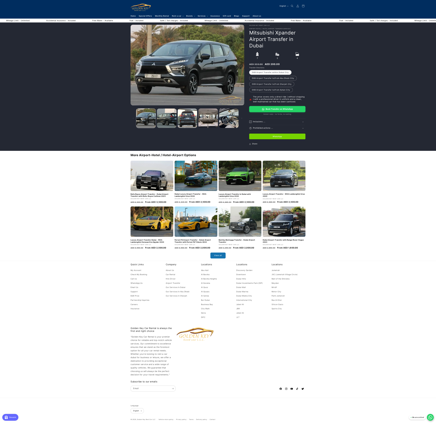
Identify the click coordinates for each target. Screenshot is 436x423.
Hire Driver (171, 279)
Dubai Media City (244, 296)
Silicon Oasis (277, 304)
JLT (237, 317)
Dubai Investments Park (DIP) (249, 283)
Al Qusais (205, 291)
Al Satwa (205, 296)
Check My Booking (139, 274)
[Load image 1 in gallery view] (146, 118)
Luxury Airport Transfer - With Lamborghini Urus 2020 (284, 195)
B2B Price (135, 296)
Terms (191, 419)
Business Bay (207, 304)
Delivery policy (201, 419)
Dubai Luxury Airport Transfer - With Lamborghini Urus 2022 (190, 195)
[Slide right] (241, 118)
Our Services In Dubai (175, 287)
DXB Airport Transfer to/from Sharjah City (272, 84)
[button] (177, 16)
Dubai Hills (241, 279)
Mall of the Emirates (281, 279)
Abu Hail (205, 270)
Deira (203, 313)
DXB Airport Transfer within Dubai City (270, 72)
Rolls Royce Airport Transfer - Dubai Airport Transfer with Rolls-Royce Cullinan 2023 (149, 195)
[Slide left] (133, 118)
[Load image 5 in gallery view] (229, 118)
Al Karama (205, 283)
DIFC (203, 317)
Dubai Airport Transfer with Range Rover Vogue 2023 (283, 241)
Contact (212, 419)
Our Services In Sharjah (176, 296)
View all (218, 255)
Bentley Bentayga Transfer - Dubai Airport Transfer (237, 241)
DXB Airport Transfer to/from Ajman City (271, 90)
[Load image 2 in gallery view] (166, 118)
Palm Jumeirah (278, 296)
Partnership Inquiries (140, 300)
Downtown (241, 274)
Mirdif (274, 287)
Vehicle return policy (166, 419)
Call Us (134, 279)
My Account (136, 270)
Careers (134, 304)
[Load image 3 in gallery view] (187, 118)
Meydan (275, 283)
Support (134, 291)
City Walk (205, 309)
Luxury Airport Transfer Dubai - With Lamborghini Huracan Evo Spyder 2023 (147, 241)
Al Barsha (205, 274)
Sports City (277, 309)
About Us (170, 270)
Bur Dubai (205, 300)
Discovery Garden (244, 270)
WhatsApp (277, 136)
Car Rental (170, 274)
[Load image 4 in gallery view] (208, 118)
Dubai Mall (241, 287)
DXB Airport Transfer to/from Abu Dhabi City (273, 78)
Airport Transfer (173, 283)
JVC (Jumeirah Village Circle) (285, 274)
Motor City (276, 291)
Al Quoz (204, 287)
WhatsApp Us (136, 283)
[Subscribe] (172, 389)
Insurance (135, 309)
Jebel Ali (240, 313)
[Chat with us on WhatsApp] (430, 417)
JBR (238, 309)
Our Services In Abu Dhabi (178, 291)
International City (244, 300)
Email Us (134, 287)
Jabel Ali (240, 304)
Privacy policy (181, 419)
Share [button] (254, 144)
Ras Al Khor (277, 300)
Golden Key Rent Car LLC (146, 419)
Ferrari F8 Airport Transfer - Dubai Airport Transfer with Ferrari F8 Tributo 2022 (193, 241)
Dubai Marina (242, 291)
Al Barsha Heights (209, 279)
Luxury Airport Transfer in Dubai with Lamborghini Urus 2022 (235, 195)
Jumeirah (276, 270)
